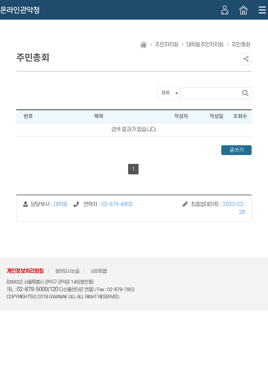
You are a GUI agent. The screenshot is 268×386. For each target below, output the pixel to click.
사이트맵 (99, 271)
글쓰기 (236, 150)
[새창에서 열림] (243, 10)
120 (54, 289)
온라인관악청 (20, 10)
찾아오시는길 (67, 271)
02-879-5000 (32, 289)
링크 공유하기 (246, 58)
